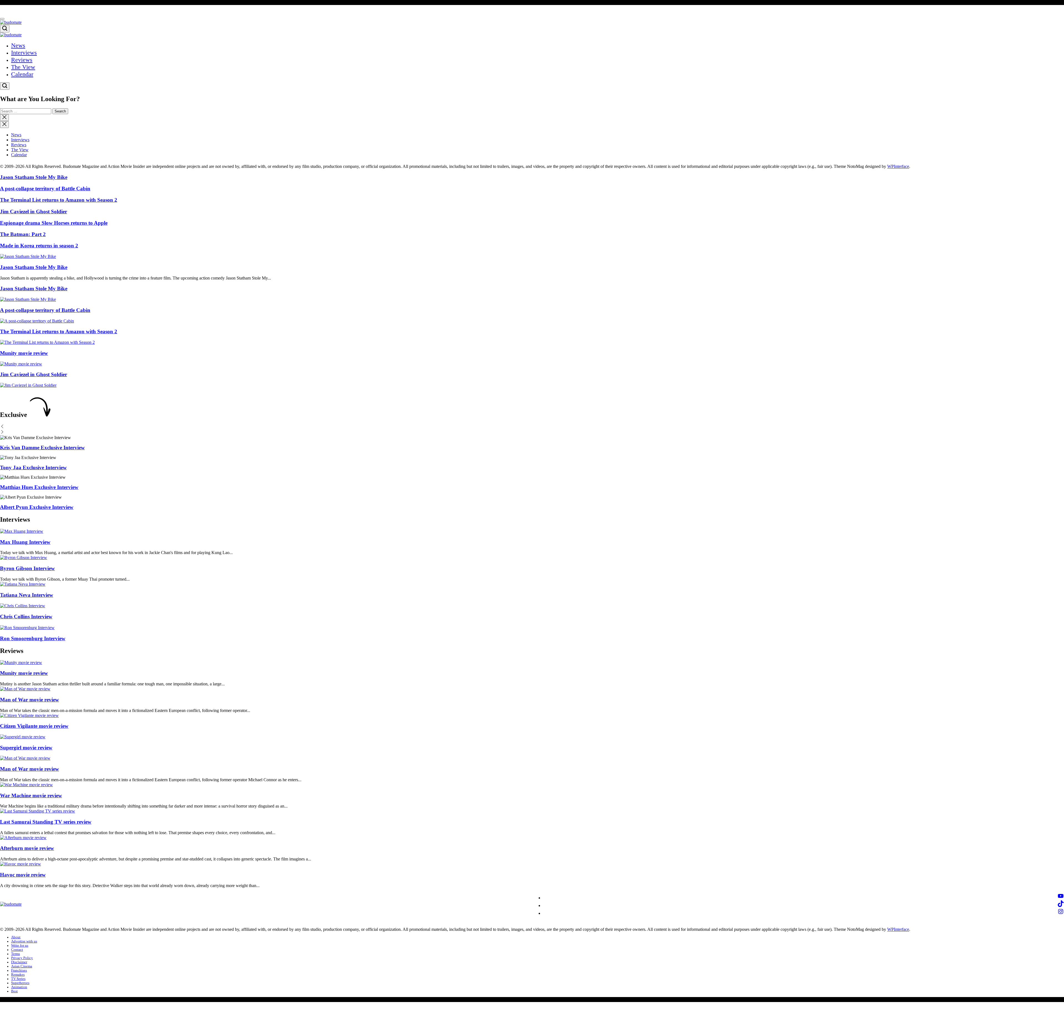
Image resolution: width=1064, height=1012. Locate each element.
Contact (17, 950)
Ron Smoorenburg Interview (32, 638)
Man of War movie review (29, 700)
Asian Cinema (21, 966)
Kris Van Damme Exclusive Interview (42, 447)
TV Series (18, 979)
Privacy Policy (22, 958)
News (18, 45)
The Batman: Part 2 (23, 234)
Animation (19, 987)
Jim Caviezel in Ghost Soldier (33, 211)
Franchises (19, 970)
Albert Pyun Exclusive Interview (36, 507)
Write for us (19, 945)
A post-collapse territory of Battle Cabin (45, 188)
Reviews (21, 59)
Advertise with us (24, 941)
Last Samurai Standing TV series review (45, 822)
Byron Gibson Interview (27, 568)
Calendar (22, 74)
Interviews (24, 52)
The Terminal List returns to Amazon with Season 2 (58, 200)
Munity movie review (24, 353)
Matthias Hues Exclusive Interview (39, 487)
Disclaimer (19, 962)
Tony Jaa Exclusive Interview (33, 467)
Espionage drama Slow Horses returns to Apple (54, 223)
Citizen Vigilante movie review (34, 726)
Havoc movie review (23, 875)
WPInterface (898, 166)
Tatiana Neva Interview (26, 595)
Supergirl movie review (26, 747)
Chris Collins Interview (26, 616)
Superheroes (20, 983)
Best (14, 991)
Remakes (18, 975)
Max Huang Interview (25, 542)
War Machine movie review (31, 795)
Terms (15, 954)
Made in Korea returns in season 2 (39, 245)
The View (23, 66)
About (16, 937)
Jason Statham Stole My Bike (33, 177)
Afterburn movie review (27, 848)
